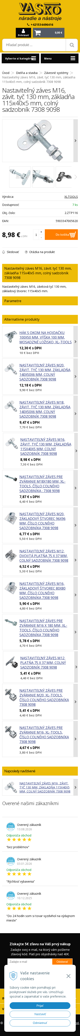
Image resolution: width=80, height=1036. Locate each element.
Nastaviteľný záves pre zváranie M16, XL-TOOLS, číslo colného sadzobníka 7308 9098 (44, 734)
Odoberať (62, 961)
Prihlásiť (23, 35)
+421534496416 (42, 25)
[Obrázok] (20, 177)
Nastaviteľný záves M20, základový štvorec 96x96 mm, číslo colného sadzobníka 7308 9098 (42, 521)
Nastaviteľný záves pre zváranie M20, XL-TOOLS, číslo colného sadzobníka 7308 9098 (44, 697)
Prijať (40, 1005)
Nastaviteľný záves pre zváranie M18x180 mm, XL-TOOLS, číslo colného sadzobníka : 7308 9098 (42, 483)
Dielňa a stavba (27, 73)
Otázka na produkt (41, 252)
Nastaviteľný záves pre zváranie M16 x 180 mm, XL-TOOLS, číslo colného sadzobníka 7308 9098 (43, 627)
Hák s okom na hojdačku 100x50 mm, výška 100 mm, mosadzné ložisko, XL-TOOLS (45, 337)
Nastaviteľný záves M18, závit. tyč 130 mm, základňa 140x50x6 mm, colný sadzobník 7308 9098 (44, 409)
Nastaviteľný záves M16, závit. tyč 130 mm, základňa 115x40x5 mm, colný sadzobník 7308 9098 (45, 446)
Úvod (5, 73)
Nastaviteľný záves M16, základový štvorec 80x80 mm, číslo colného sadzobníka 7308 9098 (42, 590)
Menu (48, 58)
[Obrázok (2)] (43, 177)
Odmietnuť (40, 1023)
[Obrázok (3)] (66, 177)
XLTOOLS (71, 197)
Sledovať (12, 252)
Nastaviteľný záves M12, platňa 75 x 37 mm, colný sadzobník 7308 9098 (43, 663)
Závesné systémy (56, 73)
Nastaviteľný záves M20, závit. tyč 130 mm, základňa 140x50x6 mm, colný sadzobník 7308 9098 (44, 372)
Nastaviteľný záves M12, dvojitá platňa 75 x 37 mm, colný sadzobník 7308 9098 (43, 556)
